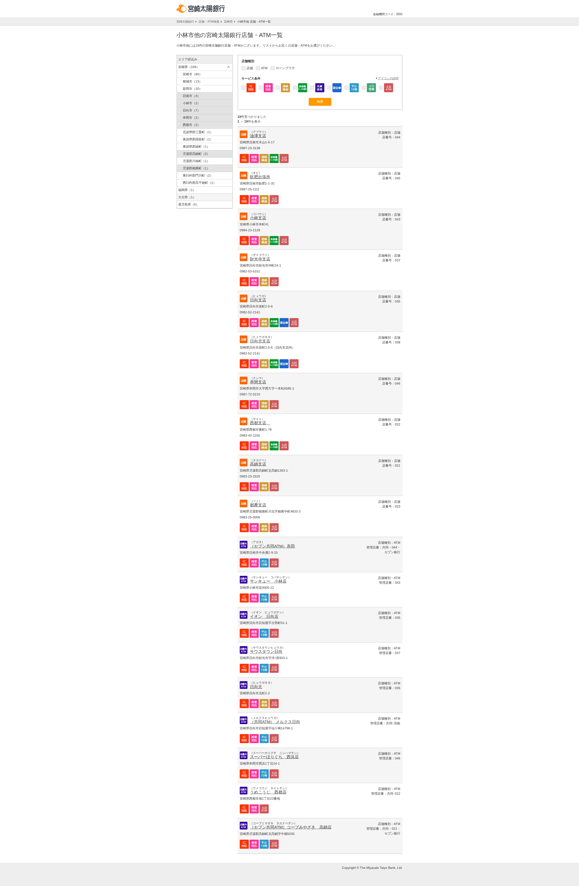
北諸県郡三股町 (198, 132)
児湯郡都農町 (196, 168)
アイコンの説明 (388, 78)
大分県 (187, 197)
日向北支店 (260, 341)
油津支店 (258, 136)
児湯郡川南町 (196, 161)
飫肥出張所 (260, 177)
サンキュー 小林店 (268, 581)
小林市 (191, 103)
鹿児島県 (188, 204)
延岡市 (192, 88)
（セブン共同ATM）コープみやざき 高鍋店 (291, 827)
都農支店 (258, 505)
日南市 (191, 96)
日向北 (256, 687)
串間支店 (258, 382)
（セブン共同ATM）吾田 (272, 546)
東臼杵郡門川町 (198, 175)
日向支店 (258, 300)
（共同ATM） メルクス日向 (275, 722)
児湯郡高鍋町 (196, 154)
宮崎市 (192, 74)
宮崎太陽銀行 (185, 21)
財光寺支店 (260, 259)
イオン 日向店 (264, 616)
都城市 (192, 81)
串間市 (191, 117)
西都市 (191, 125)
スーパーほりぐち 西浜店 (274, 757)
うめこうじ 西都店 (268, 792)
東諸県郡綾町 (196, 146)
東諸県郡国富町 (198, 139)
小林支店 (258, 218)
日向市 (191, 110)
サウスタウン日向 (266, 651)
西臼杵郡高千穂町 (199, 182)
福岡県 (187, 190)
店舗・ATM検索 (209, 21)
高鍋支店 (258, 464)
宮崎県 (228, 21)
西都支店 (260, 423)
